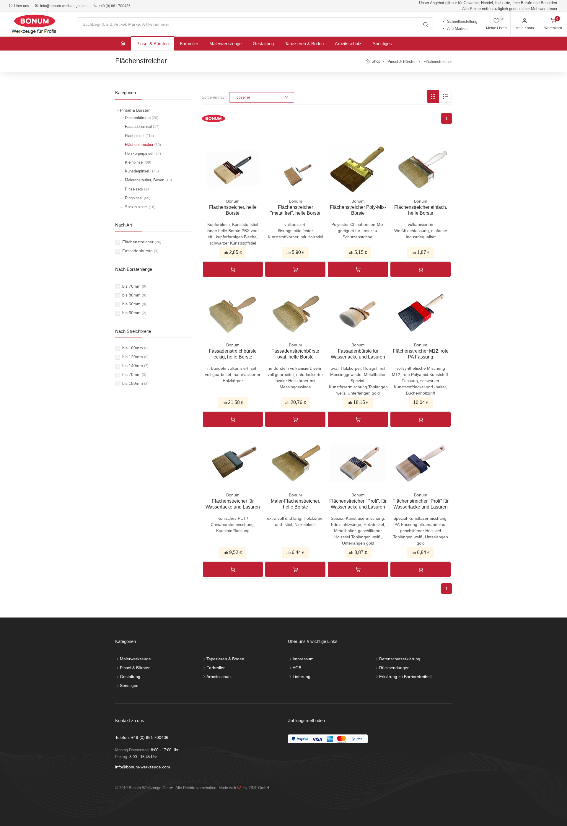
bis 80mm (134, 295)
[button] (261, 97)
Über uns (20, 6)
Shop (376, 61)
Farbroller (189, 43)
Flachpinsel (139, 135)
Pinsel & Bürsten (152, 43)
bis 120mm (135, 356)
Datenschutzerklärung (399, 658)
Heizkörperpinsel (143, 153)
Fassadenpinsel (142, 126)
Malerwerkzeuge (225, 43)
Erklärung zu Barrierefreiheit (405, 676)
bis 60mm (134, 304)
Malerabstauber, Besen (148, 180)
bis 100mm (135, 348)
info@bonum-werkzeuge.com (62, 6)
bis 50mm (134, 312)
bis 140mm (135, 365)
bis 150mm (135, 383)
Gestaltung (263, 43)
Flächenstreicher (437, 61)
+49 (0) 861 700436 (114, 6)
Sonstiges (382, 43)
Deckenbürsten (141, 117)
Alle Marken (457, 28)
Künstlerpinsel (142, 171)
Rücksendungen (394, 667)
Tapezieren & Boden (304, 43)
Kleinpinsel (138, 162)
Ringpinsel (137, 198)
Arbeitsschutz (348, 43)
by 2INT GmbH (255, 788)
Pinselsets (138, 189)
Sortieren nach (214, 97)
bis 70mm (134, 286)
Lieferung (301, 676)
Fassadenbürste (140, 250)
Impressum (303, 658)
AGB (297, 667)
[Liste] (445, 96)
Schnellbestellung (462, 21)
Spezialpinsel (140, 207)
